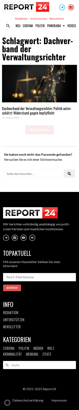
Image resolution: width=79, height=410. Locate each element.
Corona (28, 25)
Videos (71, 25)
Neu (18, 25)
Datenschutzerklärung (27, 400)
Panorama (54, 25)
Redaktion (21, 18)
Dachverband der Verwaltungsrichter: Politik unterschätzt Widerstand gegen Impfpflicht (37, 111)
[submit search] (69, 173)
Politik (40, 25)
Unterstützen (38, 18)
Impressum (59, 400)
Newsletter (56, 18)
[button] (8, 25)
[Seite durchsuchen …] (33, 173)
